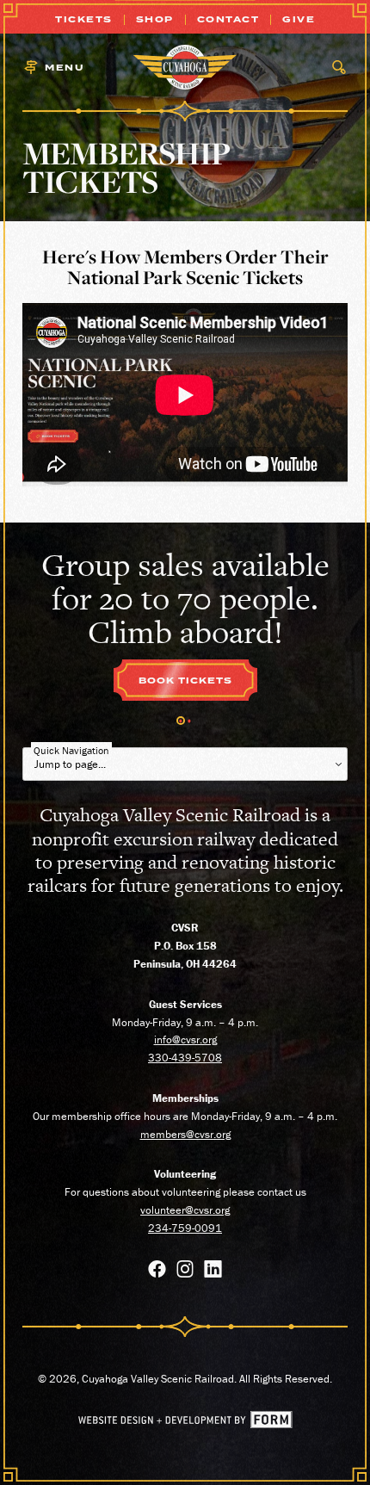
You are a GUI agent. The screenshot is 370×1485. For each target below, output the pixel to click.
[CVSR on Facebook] (157, 1272)
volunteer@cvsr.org (185, 1210)
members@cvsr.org (185, 1134)
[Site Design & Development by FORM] (185, 1424)
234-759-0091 (185, 1228)
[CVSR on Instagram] (185, 1272)
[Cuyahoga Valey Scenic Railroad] (185, 67)
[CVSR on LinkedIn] (213, 1272)
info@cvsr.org (185, 1039)
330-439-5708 (185, 1057)
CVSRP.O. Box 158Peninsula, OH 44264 (185, 945)
